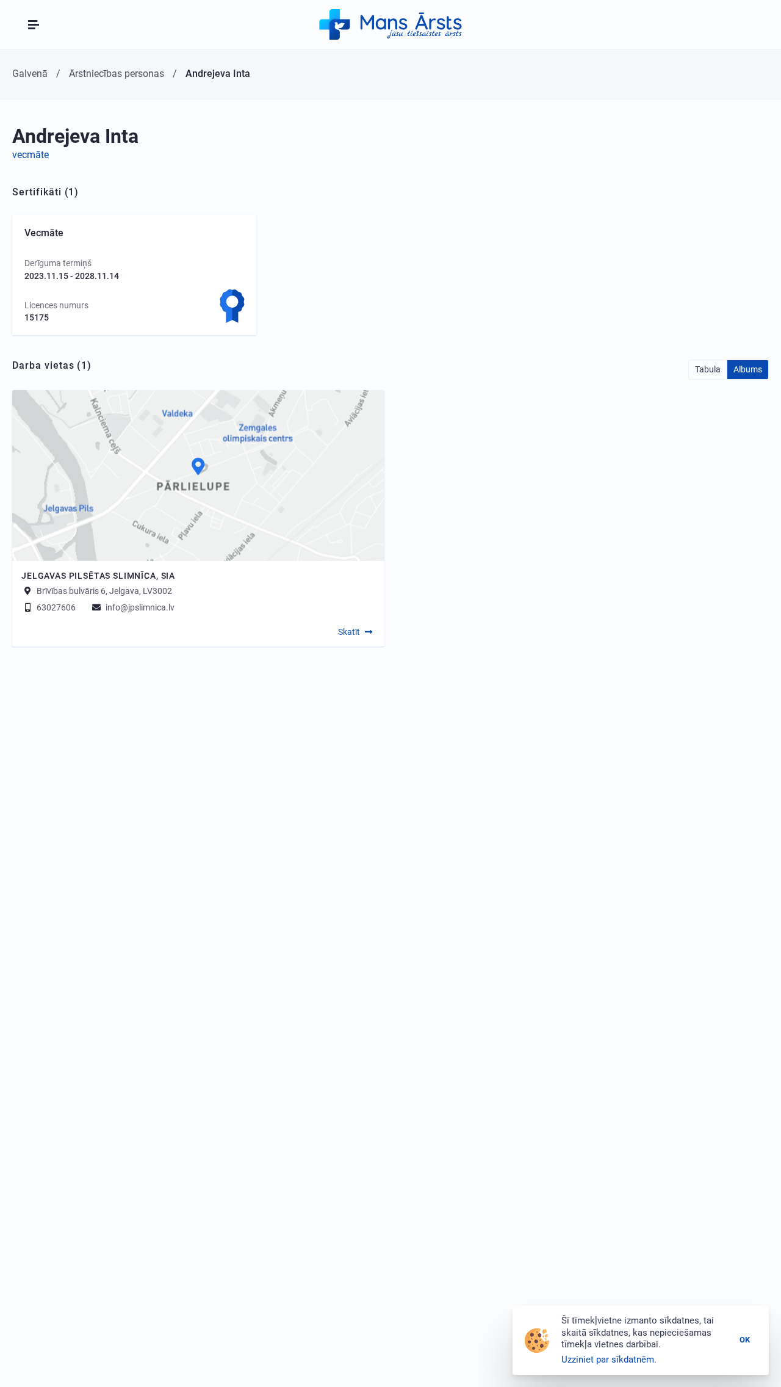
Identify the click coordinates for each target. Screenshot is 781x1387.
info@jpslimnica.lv (139, 607)
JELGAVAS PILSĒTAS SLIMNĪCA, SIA (98, 576)
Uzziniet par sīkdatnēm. (609, 1359)
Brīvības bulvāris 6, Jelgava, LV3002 (104, 591)
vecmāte (30, 155)
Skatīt (349, 632)
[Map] (198, 475)
